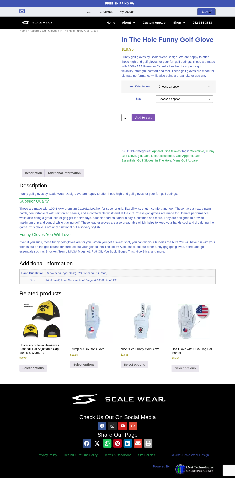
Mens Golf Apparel (185, 160)
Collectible (197, 151)
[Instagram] (112, 426)
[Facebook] (102, 426)
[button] (87, 443)
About (126, 22)
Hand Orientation (138, 86)
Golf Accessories (162, 156)
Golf (146, 156)
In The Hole (163, 160)
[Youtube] (122, 426)
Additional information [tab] (64, 173)
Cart (89, 11)
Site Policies (146, 455)
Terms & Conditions (117, 455)
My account (127, 11)
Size (138, 98)
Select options (33, 368)
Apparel (34, 30)
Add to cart (143, 117)
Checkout (106, 11)
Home (110, 22)
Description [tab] (33, 173)
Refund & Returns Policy (81, 455)
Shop (177, 22)
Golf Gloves (49, 30)
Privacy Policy (47, 455)
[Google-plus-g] (133, 426)
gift (140, 156)
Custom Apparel (154, 22)
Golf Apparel (184, 156)
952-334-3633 (202, 22)
